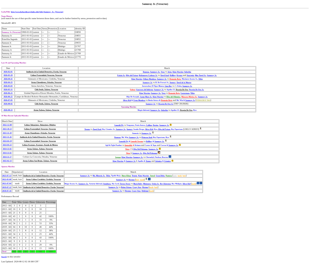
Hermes (132, 180)
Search (4, 257)
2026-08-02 (8, 104)
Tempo (148, 161)
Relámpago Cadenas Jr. (148, 75)
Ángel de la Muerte (183, 82)
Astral (152, 176)
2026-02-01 (8, 72)
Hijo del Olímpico (173, 97)
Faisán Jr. (121, 75)
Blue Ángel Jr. (200, 75)
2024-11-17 (7, 157)
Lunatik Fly (119, 125)
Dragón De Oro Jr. (196, 90)
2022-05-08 (6, 179)
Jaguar (118, 157)
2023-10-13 (7, 129)
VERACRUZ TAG (203, 100)
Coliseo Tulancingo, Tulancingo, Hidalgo (40, 125)
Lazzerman (185, 93)
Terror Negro (125, 184)
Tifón (200, 79)
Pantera (169, 176)
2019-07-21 (6, 187)
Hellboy (173, 75)
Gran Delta (160, 176)
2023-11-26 (7, 137)
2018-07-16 (6, 191)
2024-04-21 (7, 145)
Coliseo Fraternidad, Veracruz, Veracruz (46, 75)
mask (180, 176)
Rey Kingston (165, 184)
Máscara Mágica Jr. (189, 97)
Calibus (149, 125)
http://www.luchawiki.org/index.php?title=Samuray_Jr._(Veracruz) (37, 12)
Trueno (87, 129)
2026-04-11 (8, 79)
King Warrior (178, 72)
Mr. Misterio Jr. (99, 176)
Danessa (146, 72)
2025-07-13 (6, 176)
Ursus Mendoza (139, 100)
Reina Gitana (126, 187)
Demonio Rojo (175, 79)
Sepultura (107, 184)
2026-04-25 (8, 82)
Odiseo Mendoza (149, 79)
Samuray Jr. (155, 72)
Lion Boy (168, 86)
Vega (163, 72)
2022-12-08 (7, 125)
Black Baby (137, 184)
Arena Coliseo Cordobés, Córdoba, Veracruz (43, 179)
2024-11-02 (7, 149)
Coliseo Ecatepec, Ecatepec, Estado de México (40, 145)
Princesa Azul (147, 137)
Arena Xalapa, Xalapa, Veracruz (46, 110)
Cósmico (167, 161)
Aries (170, 72)
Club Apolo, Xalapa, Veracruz (46, 89)
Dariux (155, 125)
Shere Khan (126, 176)
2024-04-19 (7, 141)
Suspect (173, 82)
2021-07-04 (6, 183)
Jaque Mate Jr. (146, 97)
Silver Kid (127, 100)
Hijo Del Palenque (140, 149)
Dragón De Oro (182, 90)
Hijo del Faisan (132, 75)
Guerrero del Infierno (144, 90)
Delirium (145, 191)
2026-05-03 (8, 86)
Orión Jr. (155, 184)
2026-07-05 (8, 100)
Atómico (158, 161)
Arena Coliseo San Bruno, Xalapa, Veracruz (40, 161)
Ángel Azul (164, 75)
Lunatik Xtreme (137, 141)
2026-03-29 (8, 75)
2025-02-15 (7, 161)
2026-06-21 (8, 93)
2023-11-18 (7, 133)
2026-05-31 (8, 89)
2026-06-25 (8, 96)
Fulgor (132, 90)
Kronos (179, 75)
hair (184, 176)
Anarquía (190, 75)
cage (175, 176)
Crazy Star (137, 187)
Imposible (128, 145)
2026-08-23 (8, 110)
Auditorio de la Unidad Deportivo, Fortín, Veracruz (46, 72)
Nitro (127, 149)
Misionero (147, 184)
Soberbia (187, 72)
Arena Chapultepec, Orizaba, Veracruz (46, 82)
